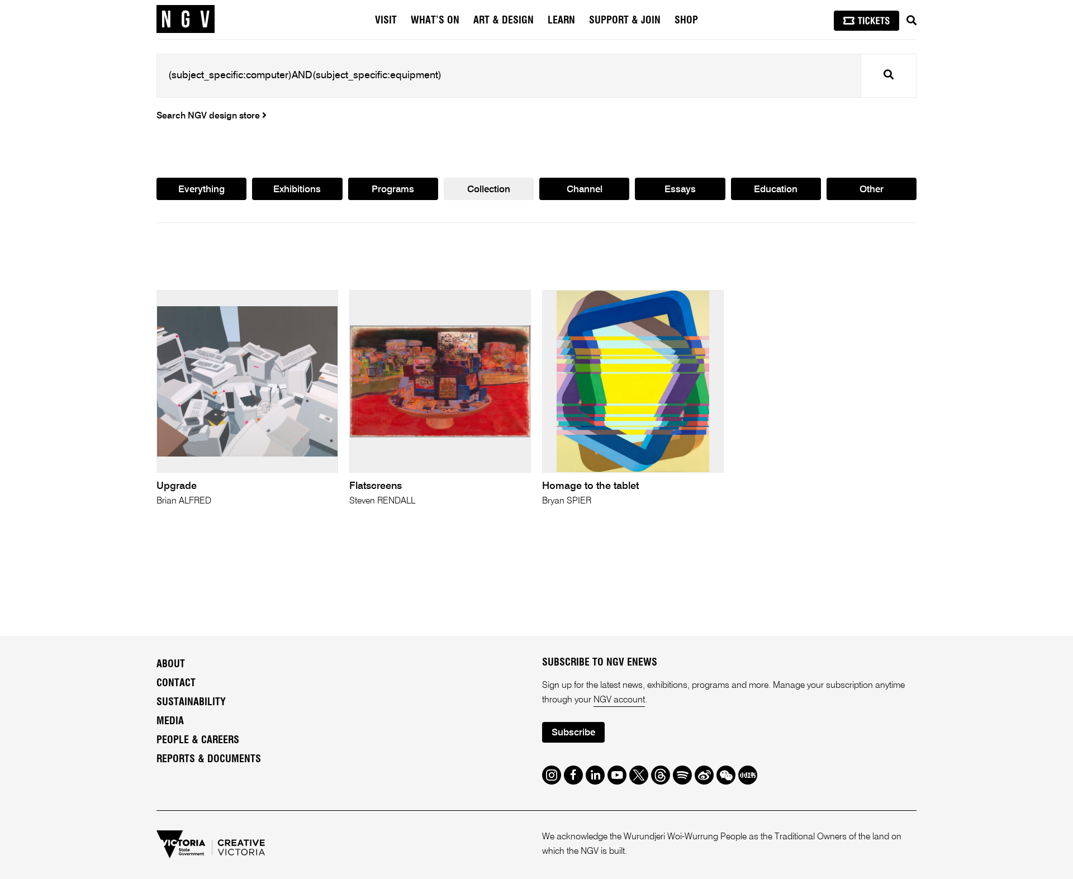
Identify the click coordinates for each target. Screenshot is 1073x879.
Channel (584, 189)
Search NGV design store (209, 116)
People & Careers (197, 740)
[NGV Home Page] (185, 19)
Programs (393, 189)
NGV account (619, 700)
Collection (488, 189)
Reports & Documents (208, 759)
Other (872, 189)
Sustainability (191, 702)
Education (775, 189)
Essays (680, 189)
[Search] (911, 21)
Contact (176, 683)
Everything (201, 189)
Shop (686, 21)
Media (170, 721)
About (170, 664)
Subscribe (573, 733)
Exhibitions (297, 189)
